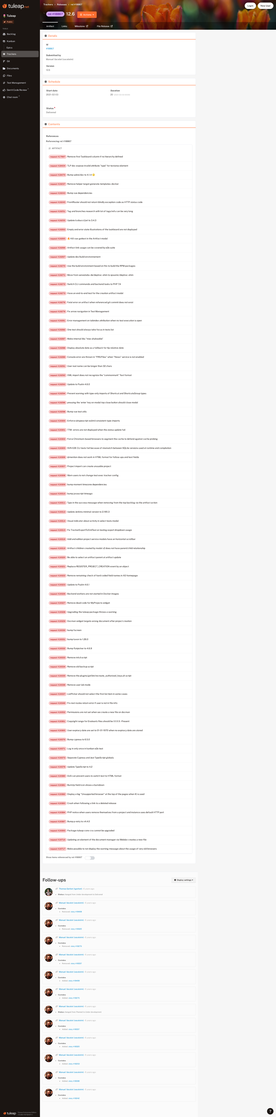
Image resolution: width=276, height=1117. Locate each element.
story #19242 (74, 1098)
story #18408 (76, 912)
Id (47, 44)
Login (250, 5)
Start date (51, 90)
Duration (115, 90)
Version (50, 66)
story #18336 (74, 1081)
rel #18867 (76, 4)
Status (50, 108)
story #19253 (74, 1064)
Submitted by (53, 55)
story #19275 (76, 946)
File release (103, 26)
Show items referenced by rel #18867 (64, 857)
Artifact (50, 26)
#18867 (50, 48)
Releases (62, 4)
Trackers (48, 4)
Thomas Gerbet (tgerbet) (70, 889)
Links (64, 26)
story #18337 (76, 963)
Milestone (80, 26)
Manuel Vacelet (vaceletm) (71, 903)
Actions (87, 14)
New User (266, 5)
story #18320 (76, 929)
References (52, 136)
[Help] (270, 1111)
